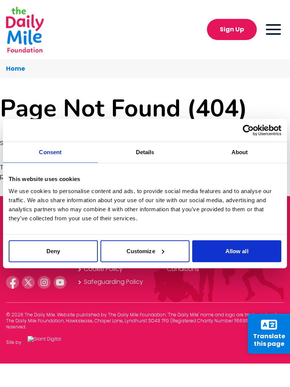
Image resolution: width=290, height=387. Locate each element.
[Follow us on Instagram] (44, 282)
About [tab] (239, 152)
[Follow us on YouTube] (60, 282)
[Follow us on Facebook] (12, 282)
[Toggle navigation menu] (273, 29)
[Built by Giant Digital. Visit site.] (50, 342)
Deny (53, 251)
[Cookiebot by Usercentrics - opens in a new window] (248, 130)
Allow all (236, 251)
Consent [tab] (50, 152)
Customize (140, 251)
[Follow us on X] (28, 282)
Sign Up (232, 29)
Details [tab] (145, 152)
